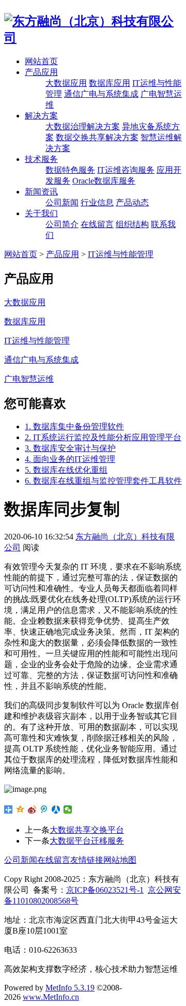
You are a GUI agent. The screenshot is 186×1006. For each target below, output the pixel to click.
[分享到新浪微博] (32, 809)
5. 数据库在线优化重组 (66, 470)
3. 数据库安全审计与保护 (70, 448)
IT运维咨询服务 (125, 170)
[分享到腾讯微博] (44, 809)
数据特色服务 (70, 170)
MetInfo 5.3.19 (70, 987)
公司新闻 (62, 202)
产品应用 (41, 72)
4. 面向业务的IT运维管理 (70, 459)
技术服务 (41, 159)
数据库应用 (109, 83)
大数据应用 (66, 83)
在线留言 (97, 224)
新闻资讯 (41, 191)
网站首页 (41, 61)
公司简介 (62, 224)
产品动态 (132, 202)
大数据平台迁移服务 (87, 840)
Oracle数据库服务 (103, 180)
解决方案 (41, 115)
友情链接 (86, 859)
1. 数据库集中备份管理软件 (74, 426)
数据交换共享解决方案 (97, 137)
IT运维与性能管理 (120, 254)
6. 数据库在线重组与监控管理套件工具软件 (103, 480)
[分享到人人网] (56, 809)
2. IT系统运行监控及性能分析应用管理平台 (103, 437)
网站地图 (119, 859)
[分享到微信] (68, 809)
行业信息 (97, 202)
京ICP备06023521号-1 (105, 889)
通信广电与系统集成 (101, 93)
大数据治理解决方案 (82, 126)
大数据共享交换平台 (87, 829)
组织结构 (132, 224)
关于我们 (41, 213)
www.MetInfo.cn (51, 997)
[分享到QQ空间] (20, 809)
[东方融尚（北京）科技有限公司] (93, 37)
